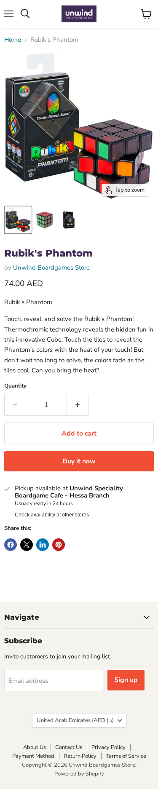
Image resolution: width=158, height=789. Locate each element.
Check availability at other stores (52, 515)
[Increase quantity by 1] (77, 405)
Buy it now (79, 461)
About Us (34, 747)
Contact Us (68, 747)
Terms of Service (126, 756)
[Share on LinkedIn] (42, 544)
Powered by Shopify (79, 774)
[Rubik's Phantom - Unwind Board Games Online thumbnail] (18, 219)
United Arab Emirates (75, 720)
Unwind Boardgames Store (51, 267)
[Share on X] (26, 544)
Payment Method (33, 756)
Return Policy (80, 756)
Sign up (126, 680)
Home (12, 39)
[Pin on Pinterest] (58, 544)
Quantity (15, 386)
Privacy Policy (108, 747)
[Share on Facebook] (10, 544)
